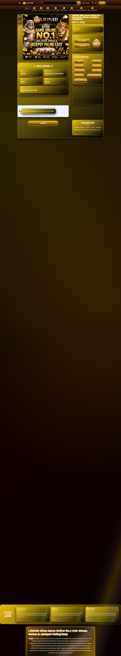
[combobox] (56, 3)
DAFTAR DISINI (82, 41)
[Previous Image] (25, 39)
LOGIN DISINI (82, 46)
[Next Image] (66, 39)
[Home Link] (28, 3)
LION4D (43, 123)
